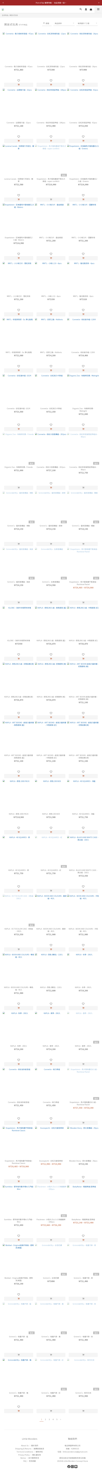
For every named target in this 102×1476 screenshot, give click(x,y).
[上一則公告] (3, 3)
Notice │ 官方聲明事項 (29, 1458)
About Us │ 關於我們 (29, 1445)
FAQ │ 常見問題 (29, 1461)
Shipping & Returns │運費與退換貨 (29, 1448)
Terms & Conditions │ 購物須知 (30, 1451)
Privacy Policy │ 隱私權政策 (29, 1455)
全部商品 (5, 15)
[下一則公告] (99, 3)
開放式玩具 (14, 15)
